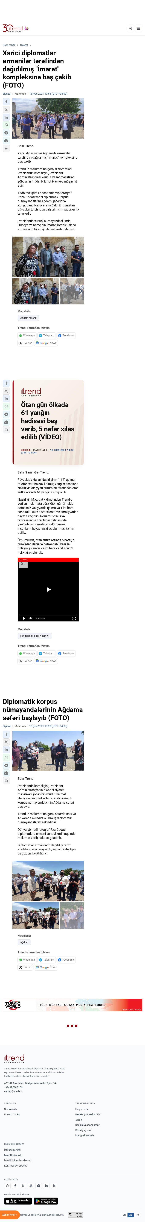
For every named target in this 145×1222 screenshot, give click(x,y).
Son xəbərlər (11, 1109)
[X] (23, 1186)
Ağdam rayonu (28, 317)
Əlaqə (78, 1119)
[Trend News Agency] (14, 1058)
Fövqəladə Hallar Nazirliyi (34, 635)
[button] (6, 101)
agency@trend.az (13, 1091)
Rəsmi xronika (12, 1114)
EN (124, 1215)
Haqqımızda (82, 1109)
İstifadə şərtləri (12, 1149)
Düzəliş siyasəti (83, 1130)
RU (137, 1215)
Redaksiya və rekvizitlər (88, 1114)
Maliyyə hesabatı (84, 1135)
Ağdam (24, 942)
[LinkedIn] (46, 1186)
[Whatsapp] (7, 1186)
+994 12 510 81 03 (13, 1087)
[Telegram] (38, 1186)
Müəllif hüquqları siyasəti (17, 1160)
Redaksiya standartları (87, 1124)
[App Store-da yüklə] (18, 1201)
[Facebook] (15, 1186)
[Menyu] (138, 28)
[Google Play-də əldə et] (46, 1201)
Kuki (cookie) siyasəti (15, 1165)
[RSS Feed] (54, 1186)
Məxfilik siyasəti (12, 1155)
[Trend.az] (16, 28)
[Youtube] (31, 1186)
